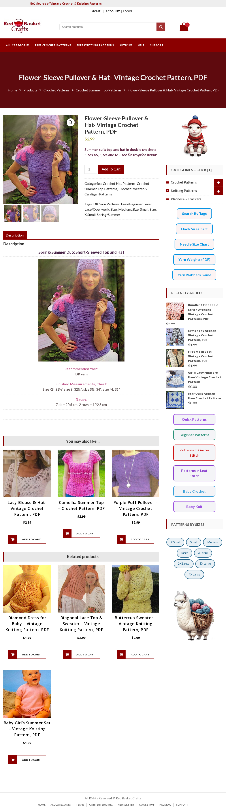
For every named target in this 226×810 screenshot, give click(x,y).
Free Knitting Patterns (95, 45)
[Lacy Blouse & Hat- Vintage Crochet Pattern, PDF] (27, 473)
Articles (126, 45)
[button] (71, 122)
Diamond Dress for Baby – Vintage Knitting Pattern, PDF (27, 623)
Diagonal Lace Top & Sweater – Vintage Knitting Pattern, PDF (81, 623)
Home (96, 11)
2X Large (183, 563)
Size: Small (140, 209)
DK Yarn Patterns (106, 204)
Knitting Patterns (184, 190)
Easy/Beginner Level (136, 204)
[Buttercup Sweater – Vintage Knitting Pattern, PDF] (135, 589)
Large (184, 553)
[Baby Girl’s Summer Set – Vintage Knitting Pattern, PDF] (27, 694)
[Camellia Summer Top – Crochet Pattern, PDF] (81, 473)
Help (141, 45)
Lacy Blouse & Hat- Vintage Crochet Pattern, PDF (27, 508)
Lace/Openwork (97, 209)
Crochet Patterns (184, 182)
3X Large (205, 563)
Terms (80, 804)
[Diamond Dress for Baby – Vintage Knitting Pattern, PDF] (27, 589)
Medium (212, 542)
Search (161, 27)
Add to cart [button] (31, 539)
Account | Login (119, 11)
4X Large (194, 574)
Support (157, 45)
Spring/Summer (108, 214)
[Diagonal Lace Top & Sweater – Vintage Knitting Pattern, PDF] (81, 589)
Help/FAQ (165, 804)
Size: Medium (121, 209)
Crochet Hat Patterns (119, 183)
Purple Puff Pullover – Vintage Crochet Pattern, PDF (135, 508)
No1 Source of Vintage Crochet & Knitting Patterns (66, 3)
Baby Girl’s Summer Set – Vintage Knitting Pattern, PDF (27, 728)
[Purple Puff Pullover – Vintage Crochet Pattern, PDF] (135, 473)
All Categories (18, 45)
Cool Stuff (146, 804)
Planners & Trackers (186, 199)
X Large (203, 553)
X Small (175, 542)
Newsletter (126, 804)
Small (193, 542)
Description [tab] (15, 235)
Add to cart (111, 169)
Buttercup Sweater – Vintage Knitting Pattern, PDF (136, 623)
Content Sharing (101, 804)
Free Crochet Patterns (53, 45)
